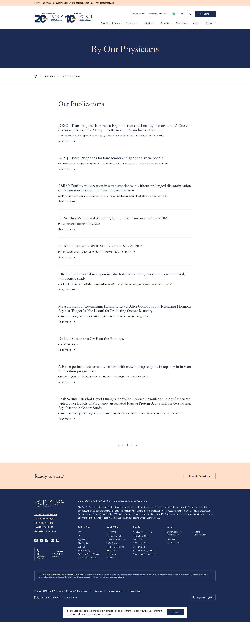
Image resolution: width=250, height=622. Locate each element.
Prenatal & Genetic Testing (88, 554)
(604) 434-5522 (45, 527)
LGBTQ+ (81, 547)
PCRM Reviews (112, 543)
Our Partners (111, 550)
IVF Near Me (138, 540)
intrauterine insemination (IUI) (179, 511)
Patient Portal (138, 14)
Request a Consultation (199, 476)
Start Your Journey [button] (110, 23)
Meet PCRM (111, 532)
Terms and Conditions (115, 591)
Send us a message (43, 518)
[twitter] (41, 540)
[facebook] (36, 540)
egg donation (173, 514)
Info (177, 535)
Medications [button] (148, 23)
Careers (109, 558)
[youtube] (57, 540)
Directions (171, 535)
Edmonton (171, 540)
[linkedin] (52, 540)
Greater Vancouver (174, 532)
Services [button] (130, 23)
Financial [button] (165, 23)
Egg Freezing (83, 540)
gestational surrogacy (202, 514)
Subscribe (39, 531)
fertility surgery (153, 514)
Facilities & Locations (115, 547)
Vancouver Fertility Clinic (143, 550)
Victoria (197, 532)
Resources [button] (181, 23)
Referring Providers (158, 14)
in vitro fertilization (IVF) (154, 511)
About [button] (196, 23)
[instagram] (46, 540)
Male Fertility (83, 543)
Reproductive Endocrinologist (145, 554)
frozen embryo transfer (135, 514)
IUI (79, 536)
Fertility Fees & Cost (141, 536)
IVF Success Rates (141, 543)
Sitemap (98, 591)
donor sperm (186, 514)
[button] (35, 3)
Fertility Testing (84, 550)
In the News (111, 554)
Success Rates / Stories (116, 540)
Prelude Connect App (104, 3)
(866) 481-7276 (46, 523)
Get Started (205, 14)
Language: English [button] (204, 597)
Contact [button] (209, 23)
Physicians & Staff (113, 536)
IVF (79, 532)
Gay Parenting (139, 547)
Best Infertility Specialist (142, 532)
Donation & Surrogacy (87, 558)
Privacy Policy (134, 591)
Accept (175, 612)
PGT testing (119, 514)
